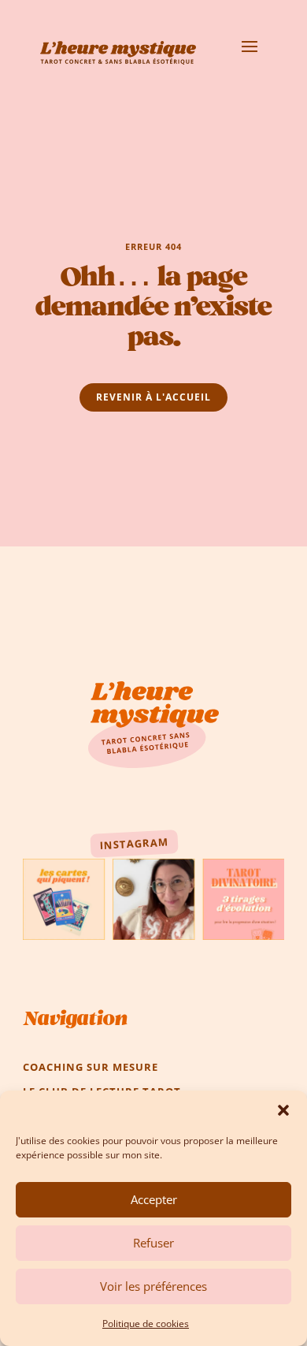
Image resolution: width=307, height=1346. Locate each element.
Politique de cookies (145, 1323)
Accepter (154, 1199)
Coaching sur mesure (90, 1067)
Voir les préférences (153, 1286)
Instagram (133, 844)
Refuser (153, 1243)
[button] (283, 1110)
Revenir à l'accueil (153, 397)
